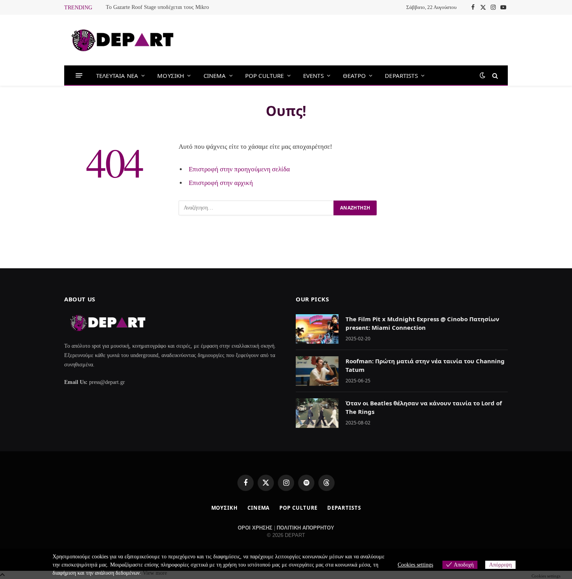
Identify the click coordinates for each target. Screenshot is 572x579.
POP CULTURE (264, 75)
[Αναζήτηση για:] (256, 208)
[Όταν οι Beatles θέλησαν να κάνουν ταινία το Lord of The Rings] (317, 413)
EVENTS (313, 75)
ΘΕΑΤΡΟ (354, 75)
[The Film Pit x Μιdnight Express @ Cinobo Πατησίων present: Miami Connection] (317, 329)
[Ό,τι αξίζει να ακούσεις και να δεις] (122, 40)
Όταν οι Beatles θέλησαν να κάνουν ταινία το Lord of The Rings (424, 407)
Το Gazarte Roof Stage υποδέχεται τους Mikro (157, 7)
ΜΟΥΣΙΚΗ (170, 75)
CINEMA (215, 75)
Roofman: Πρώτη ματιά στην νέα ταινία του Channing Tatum (425, 365)
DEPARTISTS (401, 75)
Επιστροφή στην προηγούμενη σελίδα (239, 169)
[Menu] (79, 75)
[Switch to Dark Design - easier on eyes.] (482, 75)
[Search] (494, 75)
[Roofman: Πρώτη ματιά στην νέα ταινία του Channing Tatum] (317, 371)
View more (155, 573)
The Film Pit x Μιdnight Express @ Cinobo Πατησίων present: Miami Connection (422, 323)
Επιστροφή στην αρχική (221, 183)
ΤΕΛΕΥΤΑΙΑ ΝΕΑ (117, 75)
